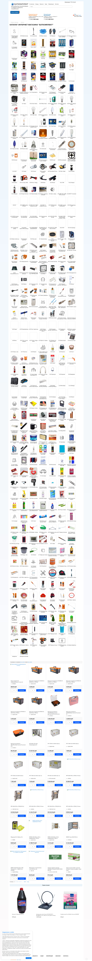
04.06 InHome (14, 182)
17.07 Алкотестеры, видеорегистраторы (43, 488)
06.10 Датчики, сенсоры (71, 250)
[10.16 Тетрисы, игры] (14, 347)
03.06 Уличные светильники (33, 160)
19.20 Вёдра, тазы (24, 554)
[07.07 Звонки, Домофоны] (43, 291)
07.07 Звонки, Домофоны (43, 295)
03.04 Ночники (14, 160)
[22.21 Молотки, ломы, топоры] (52, 607)
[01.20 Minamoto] (24, 76)
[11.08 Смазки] (52, 358)
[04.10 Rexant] (52, 178)
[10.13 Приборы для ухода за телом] (52, 336)
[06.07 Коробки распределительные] (43, 246)
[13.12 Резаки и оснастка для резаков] (71, 415)
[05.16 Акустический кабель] (71, 212)
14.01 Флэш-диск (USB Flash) (14, 442)
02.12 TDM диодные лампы (71, 115)
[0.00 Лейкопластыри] (24, 31)
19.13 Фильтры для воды (14, 543)
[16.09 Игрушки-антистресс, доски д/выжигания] (33, 471)
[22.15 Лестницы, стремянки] (62, 595)
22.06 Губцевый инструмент (43, 589)
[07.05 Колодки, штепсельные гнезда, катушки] (24, 291)
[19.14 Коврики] (24, 539)
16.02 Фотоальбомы (33, 464)
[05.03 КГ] (14, 200)
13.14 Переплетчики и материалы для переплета (24, 431)
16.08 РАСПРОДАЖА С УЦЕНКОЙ (24, 476)
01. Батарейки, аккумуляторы (14, 48)
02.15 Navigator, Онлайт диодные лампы (33, 127)
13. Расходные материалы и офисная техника (14, 409)
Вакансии (42, 4)
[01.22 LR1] (43, 76)
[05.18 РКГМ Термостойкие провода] (24, 223)
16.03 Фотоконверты (43, 464)
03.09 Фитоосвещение (62, 160)
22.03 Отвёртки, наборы (71, 577)
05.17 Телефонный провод (14, 228)
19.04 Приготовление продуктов (62, 521)
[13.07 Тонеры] (24, 415)
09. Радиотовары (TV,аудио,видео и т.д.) (43, 307)
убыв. (24, 662)
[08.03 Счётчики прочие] (33, 302)
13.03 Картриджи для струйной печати (53, 409)
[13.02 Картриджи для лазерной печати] (43, 403)
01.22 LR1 (43, 81)
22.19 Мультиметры (33, 611)
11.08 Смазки (52, 363)
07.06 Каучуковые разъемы (33, 296)
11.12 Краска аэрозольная (24, 375)
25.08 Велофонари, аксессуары (43, 645)
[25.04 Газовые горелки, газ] (14, 640)
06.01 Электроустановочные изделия (52, 240)
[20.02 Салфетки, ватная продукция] (62, 550)
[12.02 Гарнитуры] (52, 370)
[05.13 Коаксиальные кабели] (43, 212)
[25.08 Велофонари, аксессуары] (43, 640)
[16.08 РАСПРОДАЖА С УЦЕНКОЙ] (24, 471)
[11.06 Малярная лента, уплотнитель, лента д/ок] (33, 358)
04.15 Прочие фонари (33, 193)
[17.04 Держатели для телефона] (14, 482)
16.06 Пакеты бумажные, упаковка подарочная (71, 465)
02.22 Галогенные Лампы (33, 137)
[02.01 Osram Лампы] (33, 99)
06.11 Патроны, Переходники (14, 262)
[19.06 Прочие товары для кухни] (14, 528)
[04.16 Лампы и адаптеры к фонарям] (43, 189)
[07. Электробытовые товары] (43, 279)
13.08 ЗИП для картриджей (33, 420)
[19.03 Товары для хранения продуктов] (52, 516)
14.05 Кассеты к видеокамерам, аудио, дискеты (52, 443)
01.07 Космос (24, 58)
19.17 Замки (52, 543)
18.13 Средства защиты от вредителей (71, 510)
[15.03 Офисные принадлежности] (33, 449)
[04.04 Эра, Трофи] (62, 167)
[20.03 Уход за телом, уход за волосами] (71, 550)
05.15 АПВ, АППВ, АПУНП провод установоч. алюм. (62, 217)
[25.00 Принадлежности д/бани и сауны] (43, 629)
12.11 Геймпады (72, 385)
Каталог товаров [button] (14, 12)
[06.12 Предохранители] (24, 257)
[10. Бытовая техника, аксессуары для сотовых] (62, 313)
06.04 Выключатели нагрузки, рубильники (14, 251)
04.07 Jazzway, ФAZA (24, 182)
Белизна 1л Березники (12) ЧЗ (18, 914)
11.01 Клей (53, 351)
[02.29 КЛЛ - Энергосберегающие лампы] (33, 144)
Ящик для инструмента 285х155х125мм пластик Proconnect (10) (18, 745)
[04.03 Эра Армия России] (52, 167)
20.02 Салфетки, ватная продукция (62, 555)
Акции (46, 4)
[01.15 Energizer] (43, 65)
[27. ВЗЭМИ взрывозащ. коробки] (62, 640)
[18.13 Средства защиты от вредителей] (71, 505)
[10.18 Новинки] (33, 347)
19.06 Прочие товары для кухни (14, 533)
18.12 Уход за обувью (62, 509)
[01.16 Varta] (52, 65)
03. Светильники (43, 148)
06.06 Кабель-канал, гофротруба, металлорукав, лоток (33, 251)
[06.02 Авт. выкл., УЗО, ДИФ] (62, 234)
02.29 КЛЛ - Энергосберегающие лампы (33, 149)
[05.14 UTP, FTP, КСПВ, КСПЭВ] (52, 212)
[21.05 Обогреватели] (14, 573)
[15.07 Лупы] (71, 449)
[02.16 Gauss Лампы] (43, 121)
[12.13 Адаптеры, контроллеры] (24, 392)
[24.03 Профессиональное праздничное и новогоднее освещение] (62, 618)
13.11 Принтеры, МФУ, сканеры (62, 420)
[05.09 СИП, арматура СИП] (71, 200)
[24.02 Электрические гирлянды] (43, 618)
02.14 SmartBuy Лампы (24, 126)
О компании (31, 4)
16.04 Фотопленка (52, 464)
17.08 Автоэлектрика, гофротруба (52, 488)
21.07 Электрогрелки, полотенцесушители (33, 578)
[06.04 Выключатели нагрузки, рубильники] (14, 246)
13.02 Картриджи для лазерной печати (43, 409)
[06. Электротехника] (43, 234)
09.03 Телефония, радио (71, 306)
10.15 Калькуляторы (71, 340)
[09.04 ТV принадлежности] (14, 313)
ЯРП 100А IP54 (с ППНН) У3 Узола (73, 806)
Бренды (37, 4)
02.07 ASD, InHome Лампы (24, 115)
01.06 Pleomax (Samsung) (14, 59)
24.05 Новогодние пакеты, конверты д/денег (14, 634)
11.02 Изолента (62, 351)
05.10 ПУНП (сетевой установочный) (14, 217)
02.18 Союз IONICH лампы (62, 127)
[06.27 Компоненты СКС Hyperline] (33, 279)
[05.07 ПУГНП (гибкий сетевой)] (52, 200)
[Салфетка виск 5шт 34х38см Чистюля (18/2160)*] (70, 900)
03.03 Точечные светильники (71, 149)
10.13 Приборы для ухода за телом (52, 341)
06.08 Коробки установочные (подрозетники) (52, 251)
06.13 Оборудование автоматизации (33, 262)
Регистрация (73, 2)
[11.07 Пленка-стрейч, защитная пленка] (43, 358)
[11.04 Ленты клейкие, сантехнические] (14, 358)
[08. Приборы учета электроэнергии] (71, 291)
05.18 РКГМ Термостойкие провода (24, 228)
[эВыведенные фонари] (24, 652)
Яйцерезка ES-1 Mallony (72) (17, 837)
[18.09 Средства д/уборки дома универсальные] (33, 505)
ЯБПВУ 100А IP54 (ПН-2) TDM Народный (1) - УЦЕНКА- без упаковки (17, 869)
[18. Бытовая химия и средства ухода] (14, 494)
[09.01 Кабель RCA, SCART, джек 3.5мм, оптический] (52, 302)
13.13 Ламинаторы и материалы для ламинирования (14, 431)
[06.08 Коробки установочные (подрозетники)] (52, 246)
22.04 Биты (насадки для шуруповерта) (14, 589)
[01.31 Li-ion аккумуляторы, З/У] (71, 88)
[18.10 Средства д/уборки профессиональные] (43, 505)
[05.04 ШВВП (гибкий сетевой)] (24, 200)
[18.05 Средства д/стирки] (62, 494)
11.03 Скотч (71, 351)
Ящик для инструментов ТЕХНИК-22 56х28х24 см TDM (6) (36, 681)
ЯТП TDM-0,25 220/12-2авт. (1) (35, 775)
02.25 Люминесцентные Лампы (62, 138)
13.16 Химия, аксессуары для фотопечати (43, 431)
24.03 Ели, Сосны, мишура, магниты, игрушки (52, 623)
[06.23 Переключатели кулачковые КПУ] (62, 268)
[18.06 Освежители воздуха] (71, 494)
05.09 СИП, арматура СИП (72, 206)
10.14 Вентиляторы (62, 340)
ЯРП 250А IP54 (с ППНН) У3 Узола (36, 806)
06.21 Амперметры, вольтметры (43, 273)
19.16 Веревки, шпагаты (43, 543)
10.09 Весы (14, 340)
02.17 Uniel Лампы (52, 126)
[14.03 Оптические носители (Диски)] (33, 437)
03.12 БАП (14, 171)
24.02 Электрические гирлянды (43, 623)
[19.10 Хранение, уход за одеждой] (52, 528)
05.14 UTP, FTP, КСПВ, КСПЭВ (52, 217)
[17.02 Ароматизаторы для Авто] (62, 471)
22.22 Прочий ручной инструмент (62, 612)
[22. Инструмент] (43, 573)
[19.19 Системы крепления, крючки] (14, 550)
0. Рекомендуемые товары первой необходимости (14, 36)
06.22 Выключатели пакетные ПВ (52, 273)
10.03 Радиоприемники (24, 329)
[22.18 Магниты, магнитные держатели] (24, 607)
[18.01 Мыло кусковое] (33, 494)
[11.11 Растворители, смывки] (14, 370)
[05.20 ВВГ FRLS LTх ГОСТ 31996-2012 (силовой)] (43, 223)
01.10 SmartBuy (52, 58)
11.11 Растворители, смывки (14, 375)
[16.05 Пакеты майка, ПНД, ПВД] (62, 460)
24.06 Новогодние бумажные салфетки (24, 634)
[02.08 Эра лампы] (33, 110)
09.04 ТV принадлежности (14, 318)
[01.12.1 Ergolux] (14, 65)
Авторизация (67, 2)
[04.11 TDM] (62, 178)
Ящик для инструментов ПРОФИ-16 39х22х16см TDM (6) (36, 712)
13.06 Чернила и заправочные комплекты (14, 420)
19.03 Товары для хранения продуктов (52, 521)
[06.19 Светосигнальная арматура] (24, 268)
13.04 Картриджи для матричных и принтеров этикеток (62, 409)
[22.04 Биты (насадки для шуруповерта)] (14, 584)
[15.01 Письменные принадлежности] (14, 449)
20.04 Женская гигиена (14, 566)
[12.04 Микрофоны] (71, 370)
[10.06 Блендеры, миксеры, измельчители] (52, 325)
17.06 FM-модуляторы (33, 487)
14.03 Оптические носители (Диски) (33, 442)
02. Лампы (24, 103)
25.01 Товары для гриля (52, 633)
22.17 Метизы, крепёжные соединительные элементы (14, 612)
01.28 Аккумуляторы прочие (43, 93)
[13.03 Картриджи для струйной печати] (52, 403)
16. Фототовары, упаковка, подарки (14, 465)
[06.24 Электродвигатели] (71, 268)
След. (28, 881)
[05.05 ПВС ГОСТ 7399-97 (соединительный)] (33, 200)
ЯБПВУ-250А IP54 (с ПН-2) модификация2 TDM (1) (34, 838)
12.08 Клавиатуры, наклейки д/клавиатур (43, 386)
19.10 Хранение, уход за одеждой (52, 533)
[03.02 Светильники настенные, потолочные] (62, 144)
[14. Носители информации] (71, 426)
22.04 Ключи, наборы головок (24, 589)
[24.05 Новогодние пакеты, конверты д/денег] (14, 629)
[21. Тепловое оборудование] (33, 561)
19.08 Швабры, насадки (33, 532)
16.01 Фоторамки (24, 464)
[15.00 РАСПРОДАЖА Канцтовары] (71, 437)
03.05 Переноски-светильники (24, 160)
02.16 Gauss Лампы (43, 126)
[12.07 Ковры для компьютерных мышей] (33, 381)
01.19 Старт (14, 81)
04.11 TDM (62, 182)
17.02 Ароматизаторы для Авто (62, 476)
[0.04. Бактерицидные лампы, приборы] (62, 31)
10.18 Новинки (33, 351)
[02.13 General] (14, 121)
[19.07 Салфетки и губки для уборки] (24, 528)
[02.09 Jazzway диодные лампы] (43, 110)
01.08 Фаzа (33, 58)
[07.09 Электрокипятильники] (62, 291)
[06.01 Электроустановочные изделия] (52, 234)
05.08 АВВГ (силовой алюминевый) (62, 206)
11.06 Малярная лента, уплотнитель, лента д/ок (33, 363)
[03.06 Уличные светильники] (33, 155)
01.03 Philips (52, 47)
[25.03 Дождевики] (71, 629)
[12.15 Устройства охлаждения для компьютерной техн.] (43, 392)
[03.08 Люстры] (52, 155)
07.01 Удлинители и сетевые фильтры (52, 284)
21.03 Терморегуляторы (62, 566)
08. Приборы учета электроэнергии (71, 296)
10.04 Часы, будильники (33, 329)
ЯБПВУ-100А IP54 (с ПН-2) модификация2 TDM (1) (53, 838)
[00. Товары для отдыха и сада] (71, 31)
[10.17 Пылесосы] (24, 347)
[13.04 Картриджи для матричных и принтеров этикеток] (62, 403)
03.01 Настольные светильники (52, 149)
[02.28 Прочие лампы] (24, 144)
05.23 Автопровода (71, 227)
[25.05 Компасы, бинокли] (24, 640)
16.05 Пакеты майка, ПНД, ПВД (62, 465)
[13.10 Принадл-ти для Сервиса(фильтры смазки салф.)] (52, 415)
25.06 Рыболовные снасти (33, 645)
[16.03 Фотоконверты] (43, 460)
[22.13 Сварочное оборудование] (43, 595)
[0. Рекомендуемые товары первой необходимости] (14, 31)
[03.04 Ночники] (14, 155)
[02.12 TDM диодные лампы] (71, 110)
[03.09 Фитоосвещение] (62, 155)
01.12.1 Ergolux (14, 69)
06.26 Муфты (23, 284)
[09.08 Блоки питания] (52, 313)
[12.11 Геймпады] (71, 381)
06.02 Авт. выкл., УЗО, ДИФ (62, 239)
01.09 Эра (43, 58)
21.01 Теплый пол (43, 566)
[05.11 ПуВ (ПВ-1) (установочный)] (24, 212)
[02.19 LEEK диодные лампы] (71, 121)
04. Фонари (24, 171)
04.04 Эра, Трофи (62, 171)
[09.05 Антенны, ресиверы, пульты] (24, 313)
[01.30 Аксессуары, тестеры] (62, 88)
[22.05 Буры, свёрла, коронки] (33, 584)
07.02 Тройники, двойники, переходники (62, 284)
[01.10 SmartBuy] (52, 54)
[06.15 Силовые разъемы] (52, 257)
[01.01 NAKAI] (24, 43)
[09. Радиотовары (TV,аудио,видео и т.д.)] (43, 302)
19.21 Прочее (33, 554)
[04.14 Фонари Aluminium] (24, 189)
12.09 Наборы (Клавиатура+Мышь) (52, 386)
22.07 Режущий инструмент (52, 589)
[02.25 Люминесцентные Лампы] (62, 133)
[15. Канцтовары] (62, 437)
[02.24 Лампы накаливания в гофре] (52, 133)
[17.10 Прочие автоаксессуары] (71, 482)
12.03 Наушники (62, 374)
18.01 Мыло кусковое (33, 498)
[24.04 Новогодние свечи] (71, 618)
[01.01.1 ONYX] (33, 43)
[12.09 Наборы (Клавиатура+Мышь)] (52, 381)
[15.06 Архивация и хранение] (62, 449)
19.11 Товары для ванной (62, 532)
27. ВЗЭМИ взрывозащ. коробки (62, 645)
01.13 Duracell (24, 69)
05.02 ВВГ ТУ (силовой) (71, 193)
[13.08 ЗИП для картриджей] (33, 415)
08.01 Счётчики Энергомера (14, 307)
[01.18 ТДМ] (71, 65)
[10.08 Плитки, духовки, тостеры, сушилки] (71, 325)
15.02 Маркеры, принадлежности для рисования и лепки (24, 454)
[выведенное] (14, 652)
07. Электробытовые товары (43, 284)
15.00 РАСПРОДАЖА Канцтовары (72, 442)
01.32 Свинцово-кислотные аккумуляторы (14, 104)
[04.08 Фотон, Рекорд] (33, 178)
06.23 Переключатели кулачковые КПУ (62, 273)
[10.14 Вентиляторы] (62, 336)
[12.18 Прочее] (71, 392)
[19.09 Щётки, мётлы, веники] (43, 528)
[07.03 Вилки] (71, 279)
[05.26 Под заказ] (33, 234)
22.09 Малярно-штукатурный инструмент (71, 589)
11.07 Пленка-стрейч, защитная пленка (43, 363)
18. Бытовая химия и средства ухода (14, 499)
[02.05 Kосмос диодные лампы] (71, 99)
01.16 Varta (52, 69)
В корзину (22, 690)
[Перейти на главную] (19, 6)
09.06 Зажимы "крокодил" (33, 318)
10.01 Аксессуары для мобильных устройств (71, 318)
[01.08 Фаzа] (33, 54)
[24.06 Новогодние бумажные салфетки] (24, 629)
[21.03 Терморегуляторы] (62, 561)
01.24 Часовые (71, 81)
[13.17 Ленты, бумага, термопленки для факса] (52, 426)
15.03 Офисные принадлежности (33, 454)
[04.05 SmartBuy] (71, 167)
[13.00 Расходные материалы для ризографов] (24, 403)
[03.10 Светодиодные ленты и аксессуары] (71, 155)
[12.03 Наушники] (62, 370)
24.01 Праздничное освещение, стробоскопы (33, 623)
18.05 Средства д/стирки (62, 498)
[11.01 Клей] (52, 347)
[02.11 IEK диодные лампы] (62, 110)
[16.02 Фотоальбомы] (33, 460)
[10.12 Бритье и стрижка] (43, 336)
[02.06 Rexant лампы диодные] (14, 110)
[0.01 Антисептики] (33, 31)
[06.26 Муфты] (24, 279)
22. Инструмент (43, 577)
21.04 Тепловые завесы (71, 566)
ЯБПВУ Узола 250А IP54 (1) (71, 837)
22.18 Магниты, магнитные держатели (24, 612)
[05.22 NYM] (62, 223)
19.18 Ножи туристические (71, 544)
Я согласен (28, 958)
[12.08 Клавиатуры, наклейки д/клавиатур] (43, 381)
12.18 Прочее (71, 396)
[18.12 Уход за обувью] (62, 505)
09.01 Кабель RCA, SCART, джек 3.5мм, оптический (52, 307)
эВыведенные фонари (24, 656)
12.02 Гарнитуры (52, 374)
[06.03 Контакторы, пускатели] (71, 234)
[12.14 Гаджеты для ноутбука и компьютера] (33, 392)
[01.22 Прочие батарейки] (52, 76)
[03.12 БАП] (14, 167)
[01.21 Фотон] (33, 76)
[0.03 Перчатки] (52, 31)
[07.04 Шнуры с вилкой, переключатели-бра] (14, 291)
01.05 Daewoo (71, 47)
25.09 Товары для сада (52, 645)
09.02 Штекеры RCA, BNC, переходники (62, 307)
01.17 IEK (62, 69)
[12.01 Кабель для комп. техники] (43, 370)
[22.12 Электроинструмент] (33, 595)
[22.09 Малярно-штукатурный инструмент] (71, 584)
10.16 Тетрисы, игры (14, 351)
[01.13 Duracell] (24, 65)
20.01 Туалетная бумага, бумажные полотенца (52, 555)
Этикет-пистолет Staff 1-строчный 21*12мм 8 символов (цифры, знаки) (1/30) (73, 869)
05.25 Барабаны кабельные (24, 239)
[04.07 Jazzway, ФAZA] (24, 178)
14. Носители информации (71, 431)
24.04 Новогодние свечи (71, 622)
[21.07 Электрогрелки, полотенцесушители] (33, 573)
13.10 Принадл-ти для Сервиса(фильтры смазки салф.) (52, 420)
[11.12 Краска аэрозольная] (24, 370)
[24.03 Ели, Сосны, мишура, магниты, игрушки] (52, 618)
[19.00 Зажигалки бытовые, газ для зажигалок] (24, 516)
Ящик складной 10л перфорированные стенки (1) (17, 681)
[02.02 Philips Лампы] (43, 99)
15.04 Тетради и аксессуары (43, 454)
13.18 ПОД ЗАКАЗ (62, 430)
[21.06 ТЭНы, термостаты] (24, 573)
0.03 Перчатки (52, 35)
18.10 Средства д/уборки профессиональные (43, 510)
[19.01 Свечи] (33, 516)
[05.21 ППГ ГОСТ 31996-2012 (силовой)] (52, 223)
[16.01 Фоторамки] (24, 460)
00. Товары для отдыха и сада (71, 36)
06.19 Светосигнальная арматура (24, 273)
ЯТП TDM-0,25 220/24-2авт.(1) (17, 775)
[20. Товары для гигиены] (43, 550)
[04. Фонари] (24, 167)
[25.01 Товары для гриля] (52, 629)
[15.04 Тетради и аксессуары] (43, 449)
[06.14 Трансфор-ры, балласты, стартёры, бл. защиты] (43, 257)
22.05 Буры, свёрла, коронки (33, 589)
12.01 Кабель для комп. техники (43, 375)
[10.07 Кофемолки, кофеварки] (62, 325)
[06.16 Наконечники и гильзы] (62, 257)
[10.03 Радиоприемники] (24, 325)
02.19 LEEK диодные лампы (72, 127)
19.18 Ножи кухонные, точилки (62, 544)
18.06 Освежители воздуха (71, 499)
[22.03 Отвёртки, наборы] (71, 573)
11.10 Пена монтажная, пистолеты (71, 363)
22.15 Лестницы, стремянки (62, 600)
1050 (25, 881)
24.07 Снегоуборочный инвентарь (33, 634)
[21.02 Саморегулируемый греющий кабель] (52, 561)
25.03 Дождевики (71, 633)
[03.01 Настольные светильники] (52, 144)
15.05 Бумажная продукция (52, 454)
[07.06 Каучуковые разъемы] (33, 291)
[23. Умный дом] (14, 618)
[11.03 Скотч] (71, 347)
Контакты (57, 4)
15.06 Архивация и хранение (62, 454)
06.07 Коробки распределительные (43, 251)
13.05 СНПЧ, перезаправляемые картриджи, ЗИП (71, 409)
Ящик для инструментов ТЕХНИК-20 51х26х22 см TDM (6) (55, 681)
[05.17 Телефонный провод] (14, 223)
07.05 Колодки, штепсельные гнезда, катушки (24, 296)
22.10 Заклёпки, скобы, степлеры (14, 600)
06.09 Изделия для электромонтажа (62, 251)
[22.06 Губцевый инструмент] (43, 584)
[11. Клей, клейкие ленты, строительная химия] (43, 347)
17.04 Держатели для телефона (14, 488)
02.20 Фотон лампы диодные (14, 138)
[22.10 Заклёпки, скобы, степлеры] (14, 595)
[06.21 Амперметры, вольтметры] (43, 268)
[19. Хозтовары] (14, 516)
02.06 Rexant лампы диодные (14, 115)
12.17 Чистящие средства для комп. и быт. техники (62, 397)
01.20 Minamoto (24, 81)
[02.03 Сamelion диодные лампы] (52, 99)
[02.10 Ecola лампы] (52, 110)
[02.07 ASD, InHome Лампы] (24, 110)
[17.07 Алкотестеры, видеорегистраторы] (43, 482)
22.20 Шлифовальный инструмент (43, 612)
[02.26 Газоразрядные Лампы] (71, 133)
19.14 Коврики (24, 543)
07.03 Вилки (71, 284)
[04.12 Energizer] (71, 178)
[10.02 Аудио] (14, 325)
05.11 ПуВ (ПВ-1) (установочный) (24, 217)
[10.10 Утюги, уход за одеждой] (24, 336)
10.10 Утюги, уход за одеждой (24, 341)
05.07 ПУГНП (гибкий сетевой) (52, 206)
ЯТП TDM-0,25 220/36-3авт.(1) (72, 743)
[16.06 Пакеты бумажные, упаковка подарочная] (71, 460)
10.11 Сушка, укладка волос (33, 341)
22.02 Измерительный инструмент (62, 578)
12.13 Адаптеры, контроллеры (24, 397)
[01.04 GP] (62, 43)
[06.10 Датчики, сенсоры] (71, 246)
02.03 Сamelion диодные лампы (52, 104)
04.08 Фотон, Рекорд (33, 182)
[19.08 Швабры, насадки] (33, 528)
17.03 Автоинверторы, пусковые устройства (71, 476)
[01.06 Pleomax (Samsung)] (14, 54)
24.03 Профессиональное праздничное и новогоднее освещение (62, 624)
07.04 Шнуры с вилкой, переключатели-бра (14, 296)
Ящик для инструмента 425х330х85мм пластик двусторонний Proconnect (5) (54, 713)
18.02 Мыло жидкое (43, 498)
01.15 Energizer (43, 69)
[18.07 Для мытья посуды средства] (14, 505)
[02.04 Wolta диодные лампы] (62, 99)
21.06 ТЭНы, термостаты (24, 577)
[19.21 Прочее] (33, 550)
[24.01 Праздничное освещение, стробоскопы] (33, 618)
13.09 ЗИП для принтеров (43, 420)
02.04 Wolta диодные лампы (62, 104)
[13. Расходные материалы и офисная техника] (14, 403)
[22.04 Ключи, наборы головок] (24, 584)
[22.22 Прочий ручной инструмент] (62, 607)
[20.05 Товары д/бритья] (24, 561)
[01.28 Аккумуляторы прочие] (43, 88)
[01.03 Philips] (52, 43)
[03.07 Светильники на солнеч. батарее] (43, 155)
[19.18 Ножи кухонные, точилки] (62, 539)
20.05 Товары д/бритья (24, 566)
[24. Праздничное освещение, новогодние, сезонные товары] (24, 618)
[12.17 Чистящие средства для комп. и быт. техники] (62, 392)
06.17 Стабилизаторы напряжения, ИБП (72, 262)
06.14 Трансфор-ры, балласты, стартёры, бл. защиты (43, 262)
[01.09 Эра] (43, 54)
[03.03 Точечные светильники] (71, 144)
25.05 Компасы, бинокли (24, 645)
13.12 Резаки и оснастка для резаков (71, 420)
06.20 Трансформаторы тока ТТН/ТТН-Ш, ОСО (33, 273)
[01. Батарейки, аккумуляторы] (14, 43)
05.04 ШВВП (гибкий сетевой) (24, 206)
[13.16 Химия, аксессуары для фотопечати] (43, 426)
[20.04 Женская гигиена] (14, 561)
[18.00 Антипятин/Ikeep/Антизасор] (24, 494)
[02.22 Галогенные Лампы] (33, 133)
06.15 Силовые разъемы (52, 261)
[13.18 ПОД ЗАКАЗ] (62, 426)
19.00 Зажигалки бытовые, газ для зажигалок (24, 522)
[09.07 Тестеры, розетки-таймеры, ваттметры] (43, 313)
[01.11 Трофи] (62, 54)
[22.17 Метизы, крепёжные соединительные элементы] (14, 607)
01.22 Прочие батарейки (52, 81)
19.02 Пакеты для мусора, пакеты (43, 521)
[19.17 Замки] (52, 539)
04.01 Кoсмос (33, 171)
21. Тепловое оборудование (33, 566)
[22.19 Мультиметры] (33, 607)
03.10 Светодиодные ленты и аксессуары (71, 160)
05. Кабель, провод (52, 193)
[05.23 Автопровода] (71, 223)
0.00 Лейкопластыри (24, 35)
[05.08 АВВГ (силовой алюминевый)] (62, 200)
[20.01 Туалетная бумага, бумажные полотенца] (52, 550)
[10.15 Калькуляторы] (71, 336)
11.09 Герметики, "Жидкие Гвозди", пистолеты (62, 364)
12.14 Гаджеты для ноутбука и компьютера (33, 397)
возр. (21, 662)
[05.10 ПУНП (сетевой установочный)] (14, 212)
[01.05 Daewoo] (71, 43)
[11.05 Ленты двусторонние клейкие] (24, 358)
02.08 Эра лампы (33, 114)
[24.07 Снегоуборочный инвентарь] (33, 629)
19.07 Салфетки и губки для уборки (23, 533)
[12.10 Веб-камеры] (62, 381)
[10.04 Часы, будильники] (33, 325)
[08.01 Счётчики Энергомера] (14, 302)
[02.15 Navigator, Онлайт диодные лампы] (33, 121)
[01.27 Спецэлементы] (33, 88)
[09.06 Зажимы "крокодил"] (33, 313)
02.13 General (14, 126)
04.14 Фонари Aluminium (24, 193)
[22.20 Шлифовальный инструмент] (43, 607)
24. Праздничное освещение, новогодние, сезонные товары (24, 623)
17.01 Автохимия (52, 475)
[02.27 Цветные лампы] (14, 144)
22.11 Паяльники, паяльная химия (24, 600)
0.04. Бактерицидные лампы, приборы (62, 36)
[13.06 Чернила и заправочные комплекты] (14, 415)
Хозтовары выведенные (71, 645)
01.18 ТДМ (72, 69)
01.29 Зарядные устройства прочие (52, 93)
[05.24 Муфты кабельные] (14, 234)
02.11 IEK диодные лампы (62, 115)
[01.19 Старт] (14, 76)
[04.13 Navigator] (14, 189)
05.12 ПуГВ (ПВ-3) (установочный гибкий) (33, 217)
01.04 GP (62, 47)
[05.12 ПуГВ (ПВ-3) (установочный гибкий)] (33, 212)
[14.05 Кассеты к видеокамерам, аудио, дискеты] (52, 437)
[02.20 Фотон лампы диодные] (14, 133)
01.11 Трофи (62, 58)
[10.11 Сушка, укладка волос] (33, 336)
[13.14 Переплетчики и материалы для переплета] (24, 426)
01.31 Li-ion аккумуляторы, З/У (71, 93)
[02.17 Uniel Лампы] (52, 121)
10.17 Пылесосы (24, 351)
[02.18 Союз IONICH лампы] (62, 121)
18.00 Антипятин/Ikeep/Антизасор (24, 499)
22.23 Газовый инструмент (71, 612)
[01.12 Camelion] (71, 54)
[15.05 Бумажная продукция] (52, 449)
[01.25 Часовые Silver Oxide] (14, 88)
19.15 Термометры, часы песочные (33, 544)
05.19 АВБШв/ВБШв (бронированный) (33, 228)
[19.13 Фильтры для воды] (14, 539)
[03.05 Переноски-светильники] (24, 155)
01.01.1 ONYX (33, 47)
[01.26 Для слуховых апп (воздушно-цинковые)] (24, 88)
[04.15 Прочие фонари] (33, 189)
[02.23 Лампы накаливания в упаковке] (43, 133)
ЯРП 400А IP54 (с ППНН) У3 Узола (73, 775)
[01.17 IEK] (62, 65)
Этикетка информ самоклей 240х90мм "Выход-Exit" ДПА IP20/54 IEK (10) (55, 869)
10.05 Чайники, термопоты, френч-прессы (43, 330)
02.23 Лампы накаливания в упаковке (43, 138)
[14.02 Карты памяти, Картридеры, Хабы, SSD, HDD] (24, 437)
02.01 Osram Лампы (33, 103)
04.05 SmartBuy (71, 171)
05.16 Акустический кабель (71, 217)
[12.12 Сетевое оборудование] (14, 392)
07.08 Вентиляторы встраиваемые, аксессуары (52, 296)
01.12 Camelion (71, 58)
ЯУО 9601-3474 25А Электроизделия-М (33, 744)
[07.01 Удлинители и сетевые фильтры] (52, 279)
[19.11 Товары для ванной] (62, 528)
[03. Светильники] (43, 144)
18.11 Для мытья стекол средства (52, 510)
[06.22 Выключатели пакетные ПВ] (52, 268)
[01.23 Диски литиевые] (62, 76)
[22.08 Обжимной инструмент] (62, 584)
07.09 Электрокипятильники (62, 296)
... (22, 881)
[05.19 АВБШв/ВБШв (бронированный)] (33, 223)
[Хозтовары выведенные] (71, 640)
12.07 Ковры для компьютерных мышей (33, 386)
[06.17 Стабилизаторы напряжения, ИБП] (71, 257)
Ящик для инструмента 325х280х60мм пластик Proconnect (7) (73, 713)
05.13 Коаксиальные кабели (43, 217)
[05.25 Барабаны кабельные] (24, 234)
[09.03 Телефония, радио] (71, 302)
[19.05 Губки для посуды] (71, 516)
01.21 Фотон (33, 81)
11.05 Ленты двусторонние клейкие (24, 363)
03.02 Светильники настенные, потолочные (62, 149)
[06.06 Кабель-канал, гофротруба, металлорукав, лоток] (33, 246)
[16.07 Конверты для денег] (14, 471)
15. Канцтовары (62, 442)
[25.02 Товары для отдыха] (62, 629)
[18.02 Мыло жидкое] (43, 494)
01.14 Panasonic (33, 69)
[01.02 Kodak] (43, 43)
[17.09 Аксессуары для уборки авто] (62, 482)
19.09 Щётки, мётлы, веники (43, 533)
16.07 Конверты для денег (14, 476)
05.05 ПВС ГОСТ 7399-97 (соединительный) (33, 206)
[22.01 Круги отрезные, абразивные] (52, 573)
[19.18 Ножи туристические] (71, 539)
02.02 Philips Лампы (43, 103)
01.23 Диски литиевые (62, 81)
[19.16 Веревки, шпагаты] (43, 539)
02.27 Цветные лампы (14, 148)
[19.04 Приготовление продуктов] (62, 516)
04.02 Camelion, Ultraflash (43, 172)
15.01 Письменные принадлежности (14, 454)
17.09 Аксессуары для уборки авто (62, 488)
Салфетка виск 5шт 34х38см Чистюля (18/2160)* (69, 914)
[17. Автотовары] (43, 471)
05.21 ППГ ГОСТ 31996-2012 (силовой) (52, 228)
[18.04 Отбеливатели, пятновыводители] (52, 494)
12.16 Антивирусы (52, 396)
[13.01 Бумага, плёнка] (33, 403)
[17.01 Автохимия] (52, 471)
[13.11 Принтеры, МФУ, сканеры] (62, 415)
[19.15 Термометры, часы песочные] (33, 539)
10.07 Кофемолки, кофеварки (62, 330)
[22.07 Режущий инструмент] (52, 584)
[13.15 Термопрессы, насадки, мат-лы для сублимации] (33, 426)
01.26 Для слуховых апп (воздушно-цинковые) (24, 93)
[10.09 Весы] (14, 336)
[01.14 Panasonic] (33, 65)
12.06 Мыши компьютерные (24, 386)
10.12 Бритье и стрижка (43, 340)
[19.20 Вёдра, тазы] (24, 550)
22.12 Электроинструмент (33, 600)
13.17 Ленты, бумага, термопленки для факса (52, 431)
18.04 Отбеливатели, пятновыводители (53, 499)
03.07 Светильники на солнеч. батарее (43, 160)
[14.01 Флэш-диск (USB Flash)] (14, 437)
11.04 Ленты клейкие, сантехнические (14, 363)
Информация (51, 4)
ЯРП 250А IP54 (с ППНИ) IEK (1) (54, 806)
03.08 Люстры (52, 160)
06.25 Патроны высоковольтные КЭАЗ (14, 284)
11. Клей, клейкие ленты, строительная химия (43, 352)
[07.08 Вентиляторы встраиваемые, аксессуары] (52, 291)
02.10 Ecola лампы (52, 114)
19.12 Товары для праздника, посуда (71, 533)
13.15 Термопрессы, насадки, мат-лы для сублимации (33, 431)
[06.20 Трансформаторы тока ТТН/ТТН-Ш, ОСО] (33, 268)
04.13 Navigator (14, 193)
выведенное (14, 656)
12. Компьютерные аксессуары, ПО (33, 375)
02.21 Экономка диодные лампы (24, 138)
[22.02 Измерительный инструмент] (62, 573)
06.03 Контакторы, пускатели (71, 239)
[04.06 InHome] (14, 178)
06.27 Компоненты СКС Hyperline (33, 284)
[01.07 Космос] (24, 54)
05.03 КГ (14, 205)
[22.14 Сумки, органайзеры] (52, 595)
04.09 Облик (43, 182)
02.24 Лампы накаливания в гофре (53, 138)
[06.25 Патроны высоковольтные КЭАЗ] (14, 279)
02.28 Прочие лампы (24, 148)
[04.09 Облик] (43, 178)
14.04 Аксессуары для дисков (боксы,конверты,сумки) (43, 443)
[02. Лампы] (24, 99)
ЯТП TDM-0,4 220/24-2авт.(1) (54, 743)
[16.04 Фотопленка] (52, 460)
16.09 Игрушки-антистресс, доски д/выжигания (33, 476)
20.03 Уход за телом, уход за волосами (72, 555)
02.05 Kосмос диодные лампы (71, 104)
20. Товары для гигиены (43, 554)
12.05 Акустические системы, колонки (14, 386)
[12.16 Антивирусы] (52, 392)
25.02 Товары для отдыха (62, 634)
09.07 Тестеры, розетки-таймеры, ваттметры (43, 318)
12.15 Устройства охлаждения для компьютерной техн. (43, 397)
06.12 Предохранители (24, 261)
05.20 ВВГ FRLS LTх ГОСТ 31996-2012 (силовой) (43, 228)
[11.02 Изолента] (62, 347)
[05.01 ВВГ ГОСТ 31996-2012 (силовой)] (62, 189)
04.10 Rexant (52, 182)
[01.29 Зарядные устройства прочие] (52, 88)
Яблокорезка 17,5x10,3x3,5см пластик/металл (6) (35, 868)
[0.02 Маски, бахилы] (43, 31)
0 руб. (78, 16)
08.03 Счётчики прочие (33, 306)
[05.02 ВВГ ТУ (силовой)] (71, 189)
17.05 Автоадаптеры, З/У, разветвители (24, 488)
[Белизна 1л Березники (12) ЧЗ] (22, 900)
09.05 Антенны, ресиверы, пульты (24, 318)
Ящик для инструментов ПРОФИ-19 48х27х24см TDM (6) (18, 712)
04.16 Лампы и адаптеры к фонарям (43, 194)
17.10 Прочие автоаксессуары (71, 488)
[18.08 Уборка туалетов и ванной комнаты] (24, 505)
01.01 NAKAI (24, 47)
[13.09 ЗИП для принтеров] (43, 415)
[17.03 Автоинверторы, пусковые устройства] (71, 471)
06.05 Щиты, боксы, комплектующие (24, 251)
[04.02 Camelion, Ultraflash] (43, 167)
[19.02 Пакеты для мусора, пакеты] (43, 516)
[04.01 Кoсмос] (33, 167)
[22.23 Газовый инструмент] (71, 607)
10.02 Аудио (14, 329)
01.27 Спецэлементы (33, 92)
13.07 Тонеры (23, 419)
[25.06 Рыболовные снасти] (33, 640)
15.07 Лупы (71, 453)
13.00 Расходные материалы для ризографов (24, 409)
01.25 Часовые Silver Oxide (14, 93)
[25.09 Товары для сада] (52, 640)
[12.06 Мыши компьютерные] (24, 381)
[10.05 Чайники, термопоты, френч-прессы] (43, 325)
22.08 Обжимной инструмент (62, 589)
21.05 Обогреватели (14, 577)
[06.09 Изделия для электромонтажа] (62, 246)
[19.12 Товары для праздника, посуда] (71, 528)
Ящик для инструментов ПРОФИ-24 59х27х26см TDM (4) (73, 681)
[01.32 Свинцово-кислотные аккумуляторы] (14, 99)
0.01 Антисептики (33, 35)
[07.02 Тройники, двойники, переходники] (62, 279)
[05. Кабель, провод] (52, 189)
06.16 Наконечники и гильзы (62, 262)
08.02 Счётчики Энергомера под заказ (24, 307)
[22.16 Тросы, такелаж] (71, 595)
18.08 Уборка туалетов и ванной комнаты (24, 510)
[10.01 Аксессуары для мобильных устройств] (71, 313)
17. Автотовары (43, 475)
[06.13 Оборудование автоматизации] (33, 257)
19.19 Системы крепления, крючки (14, 555)
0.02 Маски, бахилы (43, 35)
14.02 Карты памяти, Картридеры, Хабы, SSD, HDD (24, 443)
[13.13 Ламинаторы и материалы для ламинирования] (14, 426)
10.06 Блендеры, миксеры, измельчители (52, 330)
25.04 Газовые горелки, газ (14, 645)
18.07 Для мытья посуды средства (14, 510)
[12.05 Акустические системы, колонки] (14, 381)
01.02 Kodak (43, 47)
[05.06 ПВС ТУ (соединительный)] (43, 200)
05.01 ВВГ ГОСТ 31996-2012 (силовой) (62, 194)
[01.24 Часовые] (71, 76)
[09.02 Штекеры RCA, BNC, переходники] (62, 302)
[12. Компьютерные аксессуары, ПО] (33, 370)
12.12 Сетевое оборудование (14, 397)
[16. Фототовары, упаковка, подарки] (14, 460)
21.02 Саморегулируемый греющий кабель (52, 567)
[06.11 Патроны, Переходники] (14, 257)
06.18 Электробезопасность (14, 273)
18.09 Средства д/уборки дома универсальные (33, 510)
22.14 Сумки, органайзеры (52, 600)
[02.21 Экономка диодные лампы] (24, 133)
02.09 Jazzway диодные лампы (43, 115)
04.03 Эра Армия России (52, 171)
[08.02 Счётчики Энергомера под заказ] (24, 302)
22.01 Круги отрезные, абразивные (52, 578)
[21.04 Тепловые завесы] (71, 561)
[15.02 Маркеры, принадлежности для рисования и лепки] (24, 449)
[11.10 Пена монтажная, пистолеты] (71, 358)
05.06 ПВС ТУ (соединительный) (43, 206)
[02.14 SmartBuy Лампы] (24, 121)
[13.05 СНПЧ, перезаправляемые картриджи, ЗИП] (71, 403)
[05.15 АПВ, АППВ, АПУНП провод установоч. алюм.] (62, 212)
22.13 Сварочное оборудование (43, 600)
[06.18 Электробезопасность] (14, 268)
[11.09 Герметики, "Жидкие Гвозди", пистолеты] (62, 358)
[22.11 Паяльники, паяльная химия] (24, 595)
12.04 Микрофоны (71, 374)
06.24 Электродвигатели (71, 272)
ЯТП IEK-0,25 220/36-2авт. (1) (54, 775)
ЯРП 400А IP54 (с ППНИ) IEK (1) (17, 806)
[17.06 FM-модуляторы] (33, 482)
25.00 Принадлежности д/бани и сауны (43, 634)
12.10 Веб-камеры (62, 385)
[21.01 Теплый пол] (43, 561)
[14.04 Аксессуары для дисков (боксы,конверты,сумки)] (43, 437)
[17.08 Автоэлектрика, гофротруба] (52, 482)
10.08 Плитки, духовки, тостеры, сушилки (71, 330)
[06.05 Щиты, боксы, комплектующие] (24, 246)
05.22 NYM (62, 227)
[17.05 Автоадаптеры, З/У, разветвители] (24, 482)
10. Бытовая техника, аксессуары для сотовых (62, 318)
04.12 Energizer (71, 182)
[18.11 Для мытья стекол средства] (52, 505)
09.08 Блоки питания (52, 317)
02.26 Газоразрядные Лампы (72, 138)
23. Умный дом (14, 622)
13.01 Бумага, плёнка (33, 408)
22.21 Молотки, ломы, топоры (52, 612)
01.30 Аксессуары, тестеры (62, 93)
